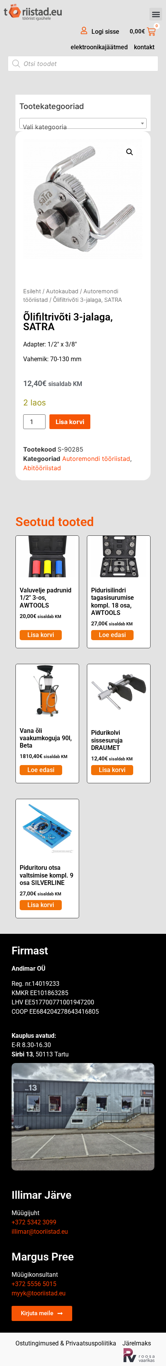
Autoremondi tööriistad (96, 458)
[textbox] (83, 126)
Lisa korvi (70, 422)
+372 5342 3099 (34, 1222)
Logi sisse (105, 31)
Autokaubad (62, 291)
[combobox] (83, 123)
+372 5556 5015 (34, 1284)
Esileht (32, 291)
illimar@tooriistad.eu (40, 1231)
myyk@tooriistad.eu (39, 1293)
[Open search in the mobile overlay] (83, 63)
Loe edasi (112, 635)
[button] (155, 14)
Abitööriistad (42, 468)
